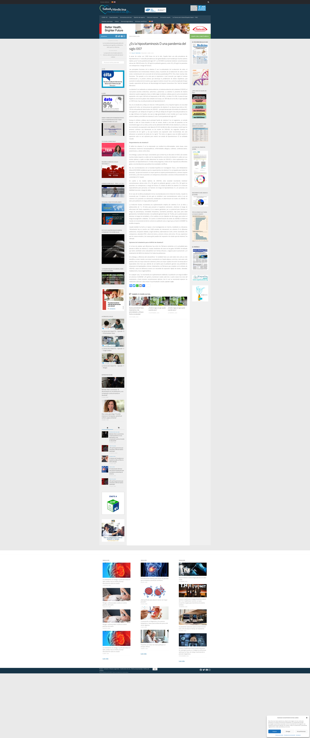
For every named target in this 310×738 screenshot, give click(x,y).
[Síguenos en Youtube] (122, 36)
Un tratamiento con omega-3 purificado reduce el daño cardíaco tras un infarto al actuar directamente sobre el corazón (116, 581)
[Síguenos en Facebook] (116, 36)
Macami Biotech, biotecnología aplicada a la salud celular (192, 579)
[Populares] (107, 428)
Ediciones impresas (152, 17)
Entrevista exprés (165, 17)
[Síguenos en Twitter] (119, 36)
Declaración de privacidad (289, 735)
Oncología (112, 467)
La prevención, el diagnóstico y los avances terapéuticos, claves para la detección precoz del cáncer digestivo (154, 623)
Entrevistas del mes (126, 17)
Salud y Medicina (136, 53)
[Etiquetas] (118, 428)
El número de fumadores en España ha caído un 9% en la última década (116, 460)
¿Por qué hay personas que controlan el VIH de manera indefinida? (116, 449)
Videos (117, 21)
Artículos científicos (141, 21)
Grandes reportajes (107, 21)
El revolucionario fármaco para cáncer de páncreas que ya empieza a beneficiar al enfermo (116, 471)
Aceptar (275, 731)
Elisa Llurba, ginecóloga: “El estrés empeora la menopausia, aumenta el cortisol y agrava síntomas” (112, 416)
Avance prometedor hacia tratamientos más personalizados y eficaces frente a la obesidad (136, 311)
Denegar (288, 731)
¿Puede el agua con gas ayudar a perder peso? (157, 309)
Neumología (112, 456)
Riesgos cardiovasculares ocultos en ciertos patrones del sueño (115, 604)
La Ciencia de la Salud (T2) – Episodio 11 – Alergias (113, 367)
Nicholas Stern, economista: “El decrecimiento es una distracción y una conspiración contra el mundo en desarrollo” (112, 392)
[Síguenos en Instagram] (124, 36)
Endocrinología (134, 36)
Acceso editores (104, 2)
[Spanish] (111, 2)
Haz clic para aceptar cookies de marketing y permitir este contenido (113, 191)
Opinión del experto (139, 17)
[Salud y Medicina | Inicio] (134, 10)
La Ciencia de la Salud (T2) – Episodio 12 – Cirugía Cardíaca (113, 350)
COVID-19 (104, 17)
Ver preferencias (301, 731)
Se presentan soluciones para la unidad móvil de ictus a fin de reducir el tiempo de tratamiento (192, 628)
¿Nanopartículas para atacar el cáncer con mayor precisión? (154, 601)
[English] (114, 2)
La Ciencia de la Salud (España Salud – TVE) (185, 17)
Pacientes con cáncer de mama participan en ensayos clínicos (153, 646)
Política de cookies (279, 735)
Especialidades (113, 17)
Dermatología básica (127, 21)
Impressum (298, 735)
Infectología (112, 446)
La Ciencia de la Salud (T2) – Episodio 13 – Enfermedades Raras (113, 332)
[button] (307, 718)
